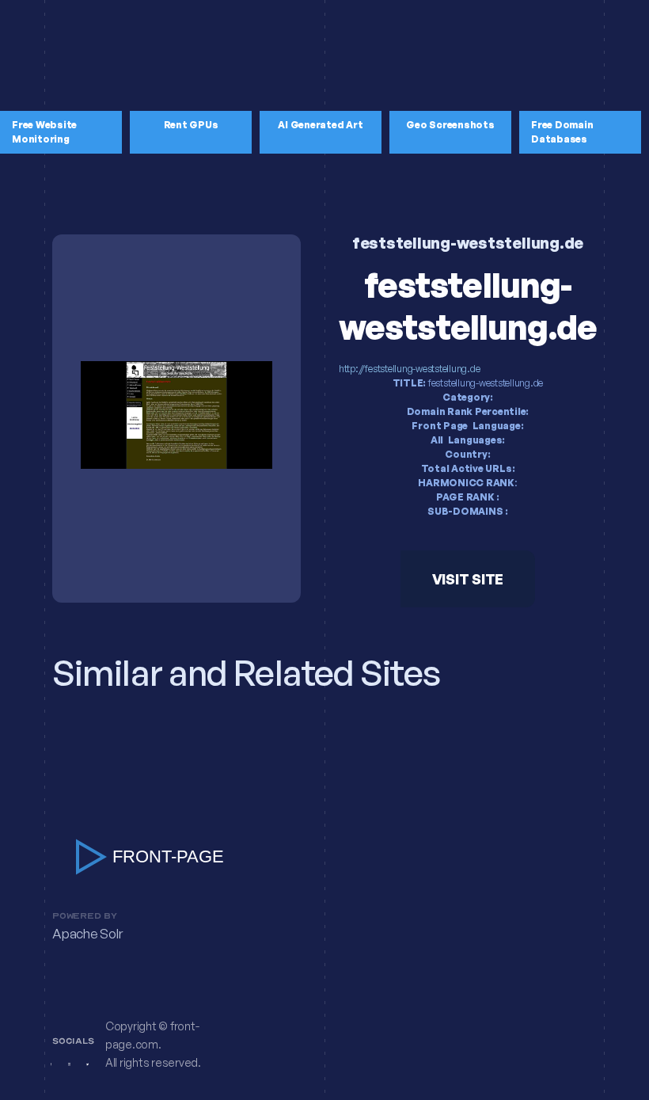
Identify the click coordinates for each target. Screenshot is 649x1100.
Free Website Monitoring (44, 132)
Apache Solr (87, 934)
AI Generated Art (320, 125)
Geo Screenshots (450, 125)
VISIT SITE (468, 579)
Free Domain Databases (562, 132)
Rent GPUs (191, 125)
